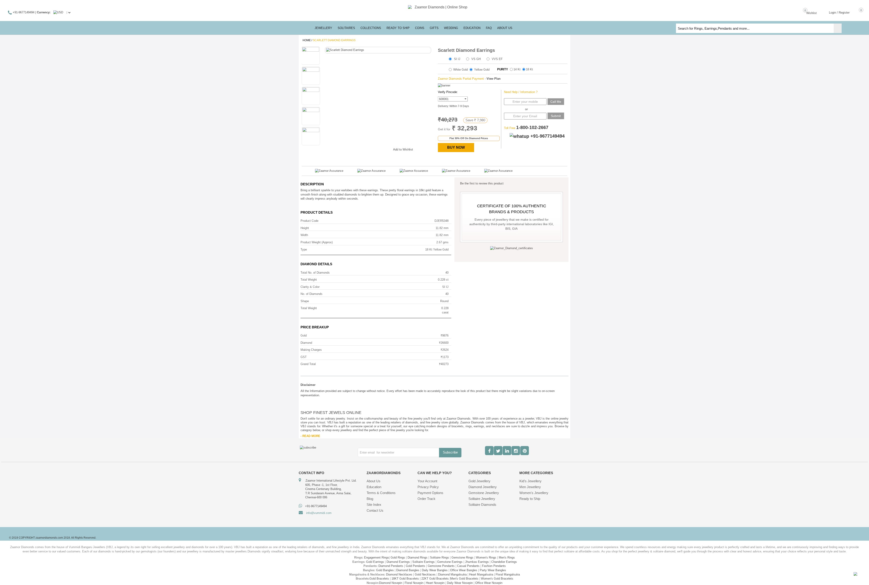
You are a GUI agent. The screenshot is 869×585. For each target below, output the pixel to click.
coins (419, 28)
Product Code (309, 220)
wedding (451, 28)
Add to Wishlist (403, 149)
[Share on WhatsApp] (376, 149)
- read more (310, 436)
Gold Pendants (415, 566)
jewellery (323, 28)
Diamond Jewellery (482, 487)
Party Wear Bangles (493, 570)
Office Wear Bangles (463, 570)
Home (307, 40)
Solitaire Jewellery (481, 499)
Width (304, 235)
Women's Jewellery (533, 493)
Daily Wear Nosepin (460, 583)
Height (305, 228)
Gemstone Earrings (450, 562)
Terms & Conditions (381, 493)
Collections (370, 28)
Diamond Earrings (398, 562)
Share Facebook (358, 149)
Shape (305, 301)
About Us (373, 481)
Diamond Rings (417, 557)
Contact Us (375, 510)
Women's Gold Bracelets (497, 578)
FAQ (489, 28)
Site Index (374, 504)
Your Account (427, 481)
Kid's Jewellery (530, 481)
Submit (556, 116)
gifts (434, 28)
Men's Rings (507, 557)
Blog (370, 499)
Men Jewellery (530, 487)
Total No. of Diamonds (315, 272)
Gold (304, 335)
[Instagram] (515, 450)
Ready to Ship (398, 28)
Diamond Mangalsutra (452, 574)
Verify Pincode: (448, 92)
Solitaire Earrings (423, 562)
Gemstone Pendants (441, 566)
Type (304, 249)
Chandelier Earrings (504, 562)
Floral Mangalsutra (508, 574)
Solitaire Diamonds (482, 504)
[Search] (838, 28)
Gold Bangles (385, 570)
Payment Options (430, 493)
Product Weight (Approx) (317, 242)
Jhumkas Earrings (477, 562)
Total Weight (309, 279)
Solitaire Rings (439, 557)
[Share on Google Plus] (367, 149)
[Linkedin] (507, 450)
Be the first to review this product (482, 183)
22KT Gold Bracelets (435, 578)
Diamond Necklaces (399, 574)
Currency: (43, 12)
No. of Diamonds (311, 294)
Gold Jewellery (479, 481)
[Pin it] (385, 149)
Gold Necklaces (425, 574)
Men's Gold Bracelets (464, 578)
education (471, 28)
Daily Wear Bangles (435, 570)
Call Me (555, 101)
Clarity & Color (310, 287)
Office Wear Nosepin (488, 583)
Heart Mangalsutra (481, 574)
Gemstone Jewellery (483, 493)
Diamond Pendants (390, 566)
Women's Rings (486, 557)
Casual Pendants (468, 566)
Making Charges (311, 349)
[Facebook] (489, 450)
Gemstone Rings (462, 557)
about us (504, 28)
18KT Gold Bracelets (405, 578)
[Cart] (854, 12)
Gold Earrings (375, 562)
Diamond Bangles (407, 570)
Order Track (426, 499)
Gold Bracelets (379, 578)
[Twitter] (498, 450)
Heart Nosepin (435, 583)
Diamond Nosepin (390, 583)
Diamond (306, 342)
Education (374, 487)
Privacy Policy (428, 487)
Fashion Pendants (494, 566)
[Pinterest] (524, 450)
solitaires (346, 28)
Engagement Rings (376, 557)
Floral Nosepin (414, 583)
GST (304, 357)
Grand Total (308, 364)
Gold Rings (398, 557)
